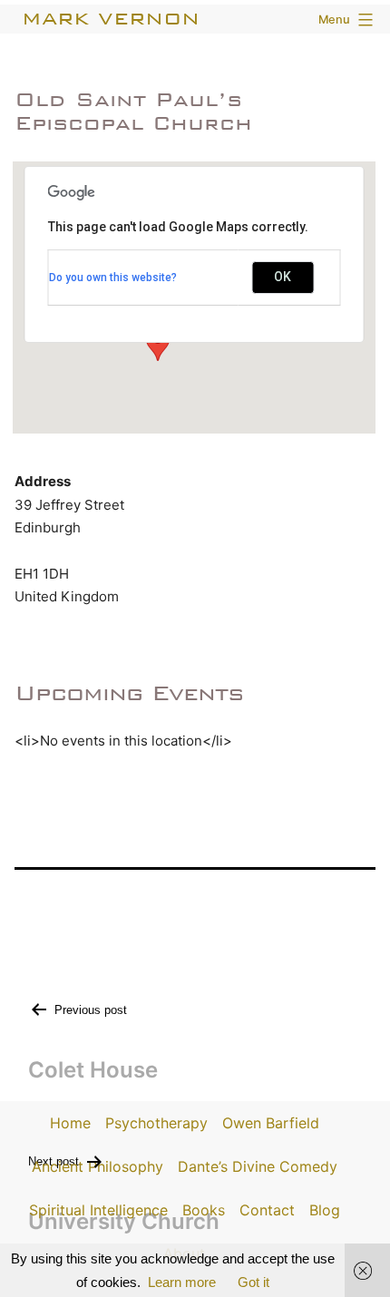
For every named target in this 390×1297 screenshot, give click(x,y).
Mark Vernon (111, 18)
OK (282, 276)
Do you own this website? (113, 277)
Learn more (182, 1282)
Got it (253, 1282)
